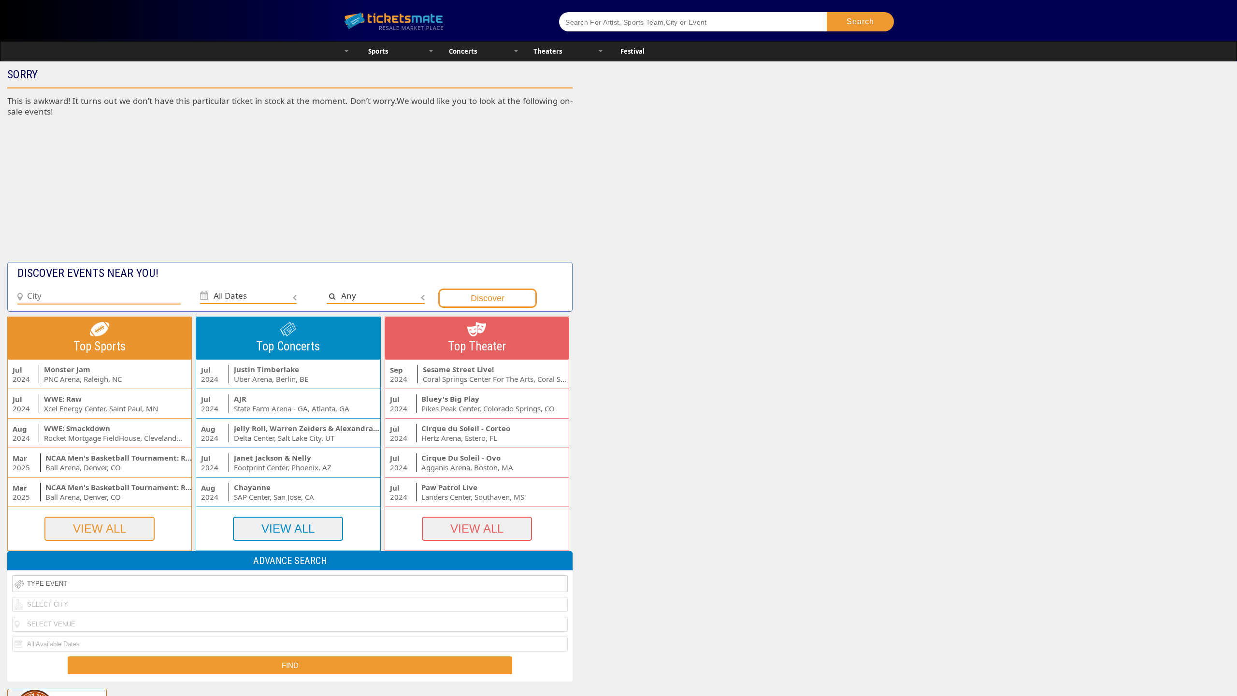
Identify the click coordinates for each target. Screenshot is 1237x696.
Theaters (547, 51)
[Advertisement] (236, 194)
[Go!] (860, 21)
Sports (378, 51)
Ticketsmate (439, 20)
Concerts (463, 51)
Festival (632, 51)
